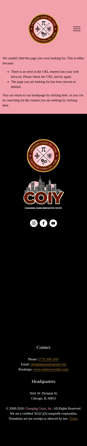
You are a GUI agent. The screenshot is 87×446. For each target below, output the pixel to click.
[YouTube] (53, 223)
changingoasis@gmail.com (48, 364)
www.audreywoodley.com (50, 369)
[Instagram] (34, 223)
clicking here (59, 95)
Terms (73, 418)
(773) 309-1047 (48, 359)
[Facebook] (43, 223)
